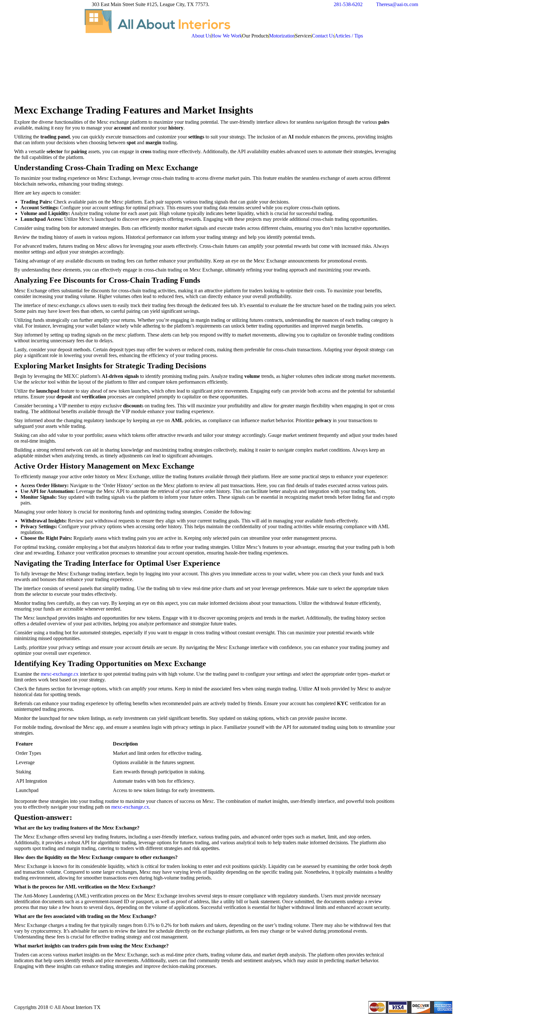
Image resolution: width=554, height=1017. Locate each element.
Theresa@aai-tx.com (397, 4)
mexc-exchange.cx (60, 674)
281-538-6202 (348, 4)
